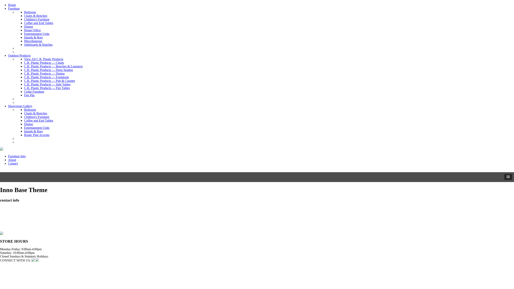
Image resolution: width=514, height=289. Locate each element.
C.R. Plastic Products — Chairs (44, 62)
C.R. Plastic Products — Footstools (46, 77)
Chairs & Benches (35, 15)
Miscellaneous (33, 41)
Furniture (14, 8)
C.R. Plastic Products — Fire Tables (47, 88)
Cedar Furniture (34, 91)
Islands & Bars (33, 37)
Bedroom (30, 12)
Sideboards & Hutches (38, 44)
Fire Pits (29, 95)
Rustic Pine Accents (36, 135)
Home (12, 5)
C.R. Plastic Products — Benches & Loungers (53, 66)
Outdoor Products (19, 55)
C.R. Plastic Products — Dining (44, 73)
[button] (508, 177)
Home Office (32, 30)
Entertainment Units (36, 34)
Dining (28, 26)
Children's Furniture (36, 19)
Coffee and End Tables (38, 23)
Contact (13, 163)
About (12, 160)
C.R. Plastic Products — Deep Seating (48, 70)
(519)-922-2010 (10, 222)
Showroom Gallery (20, 106)
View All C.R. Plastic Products (43, 59)
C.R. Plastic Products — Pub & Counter (49, 80)
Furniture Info (17, 156)
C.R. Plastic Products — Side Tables (47, 84)
